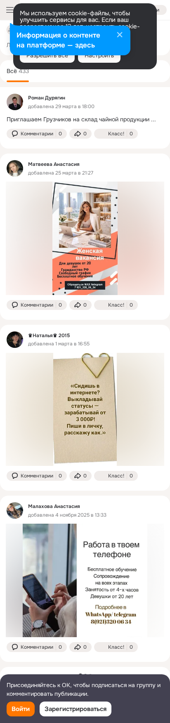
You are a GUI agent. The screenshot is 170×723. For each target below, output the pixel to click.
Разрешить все (47, 55)
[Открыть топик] (85, 119)
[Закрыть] (120, 35)
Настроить (99, 55)
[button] (37, 134)
